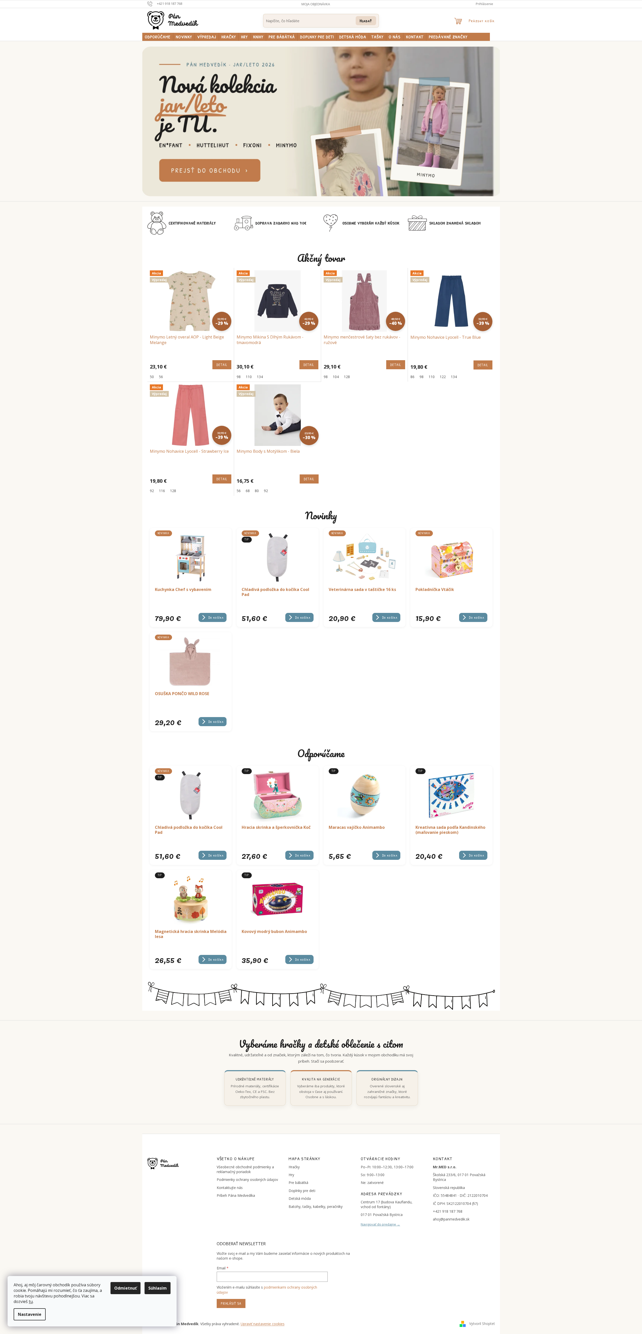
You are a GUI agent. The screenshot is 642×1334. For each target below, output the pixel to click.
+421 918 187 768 (447, 1211)
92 (152, 490)
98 (239, 376)
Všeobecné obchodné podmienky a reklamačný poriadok (245, 1169)
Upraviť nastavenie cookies (263, 1323)
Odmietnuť (125, 1288)
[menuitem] (157, 37)
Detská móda (300, 1198)
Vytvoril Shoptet (482, 1323)
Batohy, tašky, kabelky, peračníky (316, 1206)
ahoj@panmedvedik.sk (451, 1219)
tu (31, 1301)
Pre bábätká (298, 1182)
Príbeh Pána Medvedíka (236, 1195)
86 (412, 376)
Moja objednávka (315, 4)
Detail (221, 364)
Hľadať (366, 20)
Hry (291, 1174)
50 (152, 376)
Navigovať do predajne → (380, 1224)
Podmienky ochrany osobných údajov (247, 1179)
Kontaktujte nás (230, 1187)
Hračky (294, 1167)
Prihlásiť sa (231, 1303)
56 (161, 376)
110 (249, 376)
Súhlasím (157, 1288)
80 (257, 490)
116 (162, 490)
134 (260, 376)
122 (443, 376)
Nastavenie (29, 1314)
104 (336, 376)
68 (248, 490)
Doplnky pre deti (302, 1190)
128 (347, 376)
